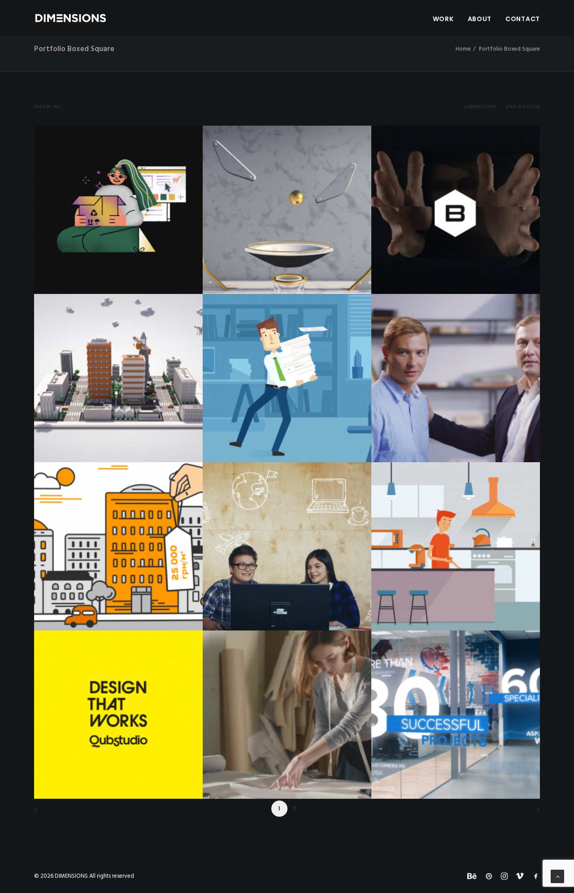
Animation (480, 106)
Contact (522, 18)
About (480, 18)
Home (463, 49)
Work (443, 18)
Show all (47, 106)
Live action (522, 106)
